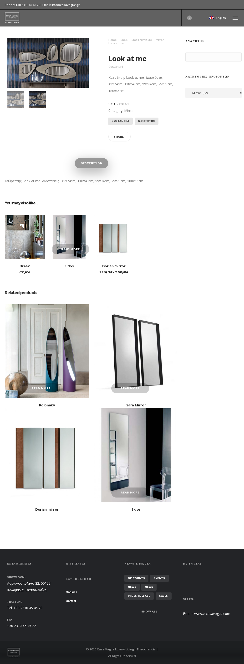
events (159, 578)
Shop (124, 40)
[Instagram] (239, 4)
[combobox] (213, 93)
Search (190, 57)
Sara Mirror (136, 405)
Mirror (160, 40)
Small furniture (142, 40)
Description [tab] (91, 163)
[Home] (44, 652)
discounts (136, 578)
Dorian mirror (114, 266)
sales (163, 595)
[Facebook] (236, 4)
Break (25, 266)
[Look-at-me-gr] (15, 99)
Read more (70, 249)
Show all (149, 611)
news (132, 587)
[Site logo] (12, 18)
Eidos (69, 266)
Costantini (120, 121)
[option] (15, 99)
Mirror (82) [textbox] (216, 93)
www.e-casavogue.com (212, 613)
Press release (139, 595)
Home (112, 40)
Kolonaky (47, 405)
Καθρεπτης (146, 121)
